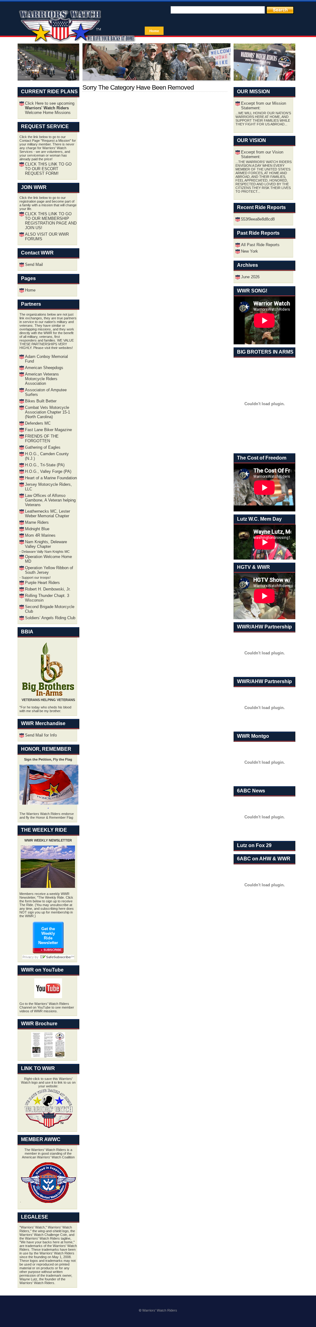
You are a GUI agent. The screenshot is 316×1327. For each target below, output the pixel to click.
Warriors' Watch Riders (159, 1310)
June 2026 (250, 277)
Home (154, 31)
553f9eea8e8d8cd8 (258, 219)
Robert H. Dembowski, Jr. (48, 589)
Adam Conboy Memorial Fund (46, 358)
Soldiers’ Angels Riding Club (50, 617)
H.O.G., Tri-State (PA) (44, 465)
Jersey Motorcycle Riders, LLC (48, 486)
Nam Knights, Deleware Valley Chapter (46, 544)
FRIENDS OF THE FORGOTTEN (42, 438)
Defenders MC (38, 423)
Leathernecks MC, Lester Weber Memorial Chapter (47, 513)
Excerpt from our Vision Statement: (262, 154)
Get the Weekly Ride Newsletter (48, 935)
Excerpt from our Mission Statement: (263, 105)
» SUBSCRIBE (51, 949)
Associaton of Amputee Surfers (46, 392)
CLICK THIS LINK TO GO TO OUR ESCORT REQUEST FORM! (48, 169)
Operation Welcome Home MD (48, 559)
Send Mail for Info (41, 735)
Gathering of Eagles (42, 447)
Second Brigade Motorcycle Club (49, 609)
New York (249, 251)
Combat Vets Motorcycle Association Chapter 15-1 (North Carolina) (47, 412)
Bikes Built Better (40, 401)
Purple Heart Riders (42, 582)
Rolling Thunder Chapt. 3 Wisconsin (47, 598)
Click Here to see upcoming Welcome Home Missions (49, 108)
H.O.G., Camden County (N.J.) (47, 456)
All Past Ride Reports (260, 244)
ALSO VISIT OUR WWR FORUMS (47, 236)
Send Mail (34, 264)
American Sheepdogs (44, 367)
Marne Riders (37, 522)
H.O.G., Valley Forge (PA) (48, 471)
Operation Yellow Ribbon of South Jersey (49, 570)
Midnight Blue (37, 529)
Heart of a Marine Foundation (51, 478)
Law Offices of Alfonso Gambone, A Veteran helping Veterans (50, 500)
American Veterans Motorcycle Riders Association (42, 379)
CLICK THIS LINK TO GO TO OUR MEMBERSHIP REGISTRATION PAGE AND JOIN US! (51, 221)
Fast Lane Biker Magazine (48, 429)
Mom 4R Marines (40, 535)
